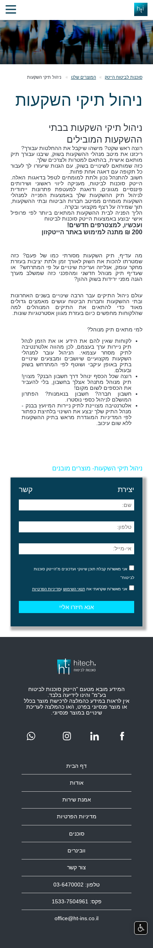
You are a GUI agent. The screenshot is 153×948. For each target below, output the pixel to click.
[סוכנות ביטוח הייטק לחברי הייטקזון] (10, 10)
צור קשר (76, 867)
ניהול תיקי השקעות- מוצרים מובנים (97, 468)
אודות (77, 783)
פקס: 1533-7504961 (77, 902)
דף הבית (76, 766)
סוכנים (76, 834)
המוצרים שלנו (83, 77)
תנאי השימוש (74, 589)
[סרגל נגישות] (141, 928)
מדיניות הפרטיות (46, 589)
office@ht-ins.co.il (76, 918)
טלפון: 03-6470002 (76, 885)
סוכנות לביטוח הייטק (123, 77)
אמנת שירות (76, 800)
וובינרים (76, 851)
